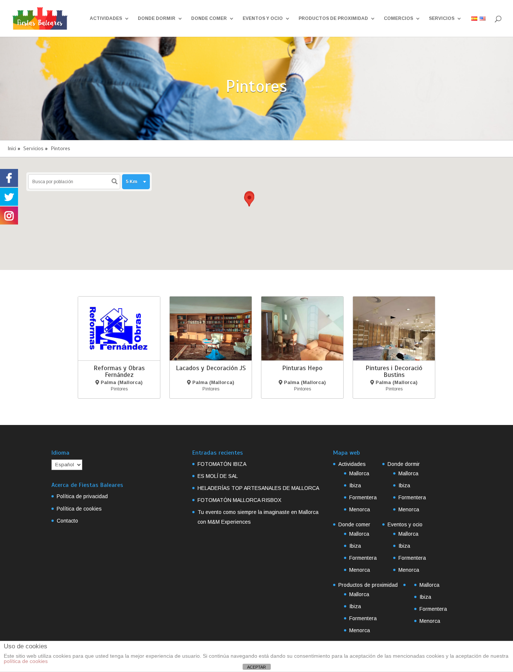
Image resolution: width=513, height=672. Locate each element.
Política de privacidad (82, 496)
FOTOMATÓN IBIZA (222, 464)
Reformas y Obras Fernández (119, 371)
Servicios (441, 18)
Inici (12, 148)
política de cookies (26, 661)
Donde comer (209, 18)
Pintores (60, 148)
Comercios (398, 18)
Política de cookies (79, 509)
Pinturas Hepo (302, 368)
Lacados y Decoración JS (211, 368)
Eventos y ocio (263, 18)
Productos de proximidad (333, 18)
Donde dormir (156, 18)
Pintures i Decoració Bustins (393, 371)
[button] (249, 199)
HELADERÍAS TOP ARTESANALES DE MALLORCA (258, 488)
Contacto (67, 521)
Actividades (106, 18)
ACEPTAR (256, 667)
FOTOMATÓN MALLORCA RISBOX (239, 500)
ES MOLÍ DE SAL (218, 476)
